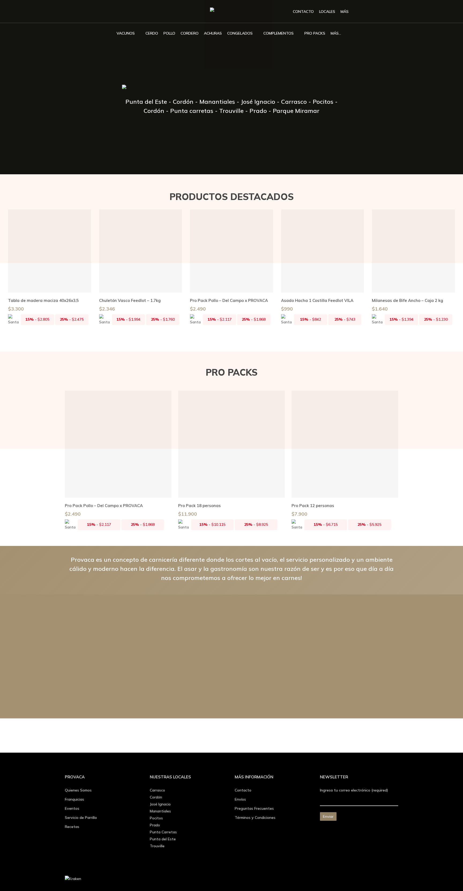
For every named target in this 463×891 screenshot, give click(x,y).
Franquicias (74, 799)
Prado (155, 825)
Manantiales (160, 811)
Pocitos (156, 818)
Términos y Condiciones (255, 817)
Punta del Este (163, 839)
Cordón (156, 797)
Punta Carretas (163, 832)
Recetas (72, 826)
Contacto (243, 790)
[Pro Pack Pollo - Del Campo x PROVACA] (231, 251)
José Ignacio (160, 804)
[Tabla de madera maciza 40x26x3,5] (49, 251)
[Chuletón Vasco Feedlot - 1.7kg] (140, 251)
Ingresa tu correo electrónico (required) (354, 790)
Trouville (157, 846)
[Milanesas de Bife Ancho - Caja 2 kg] (413, 251)
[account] (382, 11)
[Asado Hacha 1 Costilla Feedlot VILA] (322, 251)
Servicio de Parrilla (81, 817)
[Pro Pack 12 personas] (345, 444)
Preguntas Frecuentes (254, 808)
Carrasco (157, 790)
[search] (368, 11)
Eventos (72, 808)
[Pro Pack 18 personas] (231, 444)
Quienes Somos (78, 790)
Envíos (240, 799)
